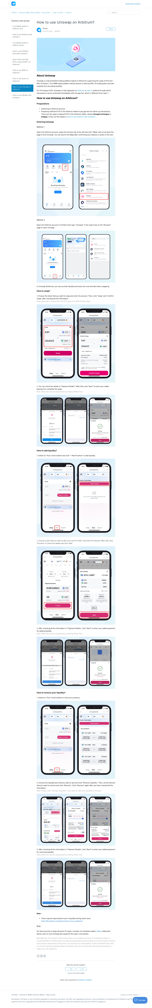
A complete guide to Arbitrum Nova (20, 44)
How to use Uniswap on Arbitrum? (22, 88)
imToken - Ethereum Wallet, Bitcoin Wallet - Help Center (30, 12)
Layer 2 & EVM (58, 12)
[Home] (13, 5)
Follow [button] (111, 29)
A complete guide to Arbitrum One (20, 27)
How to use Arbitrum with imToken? (22, 35)
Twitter (41, 956)
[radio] (70, 969)
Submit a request (85, 980)
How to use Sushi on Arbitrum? (21, 79)
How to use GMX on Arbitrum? (20, 71)
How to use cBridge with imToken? (22, 96)
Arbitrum (69, 12)
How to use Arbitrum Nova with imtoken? (20, 52)
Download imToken (133, 4)
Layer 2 (89, 90)
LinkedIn (44, 956)
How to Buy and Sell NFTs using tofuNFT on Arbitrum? (21, 61)
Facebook (38, 956)
